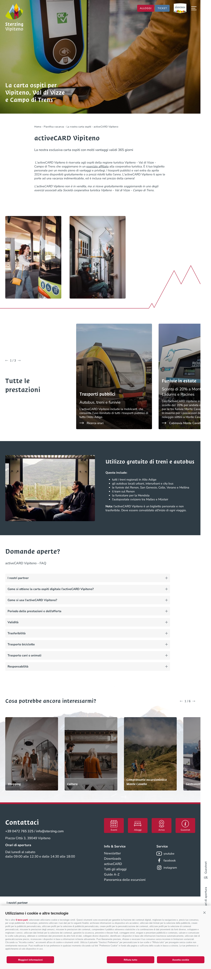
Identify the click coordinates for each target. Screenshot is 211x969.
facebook (170, 860)
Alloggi (145, 8)
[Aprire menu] (194, 8)
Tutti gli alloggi (115, 869)
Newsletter (112, 853)
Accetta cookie (180, 959)
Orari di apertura (206, 898)
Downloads (112, 858)
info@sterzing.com (50, 831)
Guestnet (206, 867)
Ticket (162, 8)
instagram (170, 868)
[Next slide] (19, 360)
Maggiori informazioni (30, 959)
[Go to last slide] (6, 360)
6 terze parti (22, 920)
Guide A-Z (112, 874)
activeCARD (113, 864)
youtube (169, 854)
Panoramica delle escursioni (125, 880)
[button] (204, 912)
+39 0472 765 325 (19, 831)
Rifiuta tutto (130, 959)
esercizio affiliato (97, 166)
